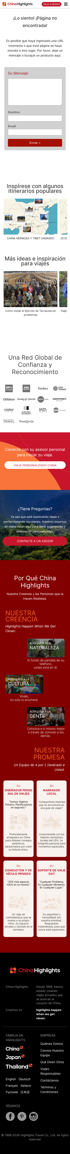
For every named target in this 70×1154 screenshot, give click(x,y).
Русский (12, 1092)
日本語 (25, 1092)
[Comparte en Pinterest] (21, 1120)
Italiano (26, 1085)
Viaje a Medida (51, 4)
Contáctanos (49, 1080)
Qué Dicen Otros (52, 1062)
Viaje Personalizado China (35, 465)
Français (12, 1085)
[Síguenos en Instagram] (33, 1120)
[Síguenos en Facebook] (10, 1120)
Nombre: (14, 112)
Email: (12, 126)
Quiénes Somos (51, 1044)
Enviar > (35, 142)
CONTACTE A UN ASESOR (35, 541)
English (11, 1079)
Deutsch (25, 1079)
